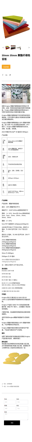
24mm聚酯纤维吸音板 (13, 386)
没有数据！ (10, 383)
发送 (12, 423)
